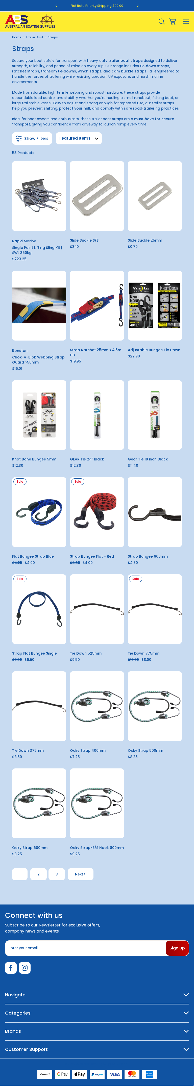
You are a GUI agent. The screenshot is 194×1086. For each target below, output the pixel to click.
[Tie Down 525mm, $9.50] (97, 609)
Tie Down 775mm (143, 653)
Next (79, 874)
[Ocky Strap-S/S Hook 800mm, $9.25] (97, 803)
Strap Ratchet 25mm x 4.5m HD (95, 352)
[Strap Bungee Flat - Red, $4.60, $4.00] (97, 512)
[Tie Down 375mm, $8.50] (39, 706)
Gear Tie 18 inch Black (148, 459)
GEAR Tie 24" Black (87, 459)
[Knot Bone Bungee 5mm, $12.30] (39, 415)
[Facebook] (11, 968)
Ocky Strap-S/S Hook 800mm (97, 847)
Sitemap (123, 1064)
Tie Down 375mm (28, 750)
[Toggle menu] (186, 22)
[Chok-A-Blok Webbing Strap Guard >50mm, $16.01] (39, 306)
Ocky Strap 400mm (88, 750)
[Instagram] (25, 968)
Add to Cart (39, 224)
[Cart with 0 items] (172, 21)
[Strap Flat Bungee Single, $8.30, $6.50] (39, 609)
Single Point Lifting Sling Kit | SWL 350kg (37, 250)
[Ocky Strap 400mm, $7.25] (97, 706)
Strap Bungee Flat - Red (92, 556)
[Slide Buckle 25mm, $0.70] (155, 196)
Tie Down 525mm (86, 653)
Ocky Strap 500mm (145, 750)
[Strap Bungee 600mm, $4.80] (155, 512)
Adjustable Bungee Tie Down (154, 349)
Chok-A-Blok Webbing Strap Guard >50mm (38, 360)
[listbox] (79, 138)
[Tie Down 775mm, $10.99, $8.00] (155, 609)
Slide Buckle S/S (84, 240)
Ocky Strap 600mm (29, 847)
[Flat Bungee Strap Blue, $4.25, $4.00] (39, 512)
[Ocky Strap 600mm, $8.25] (39, 803)
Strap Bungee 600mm (148, 556)
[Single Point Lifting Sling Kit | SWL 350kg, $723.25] (39, 196)
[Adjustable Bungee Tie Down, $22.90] (155, 306)
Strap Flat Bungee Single (34, 653)
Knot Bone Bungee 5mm (34, 459)
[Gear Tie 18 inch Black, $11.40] (155, 415)
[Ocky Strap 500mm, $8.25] (155, 706)
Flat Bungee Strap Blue (33, 556)
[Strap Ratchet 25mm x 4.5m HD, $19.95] (97, 306)
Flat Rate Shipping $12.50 (97, 5)
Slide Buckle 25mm (145, 240)
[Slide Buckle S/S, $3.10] (97, 196)
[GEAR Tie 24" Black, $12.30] (97, 415)
